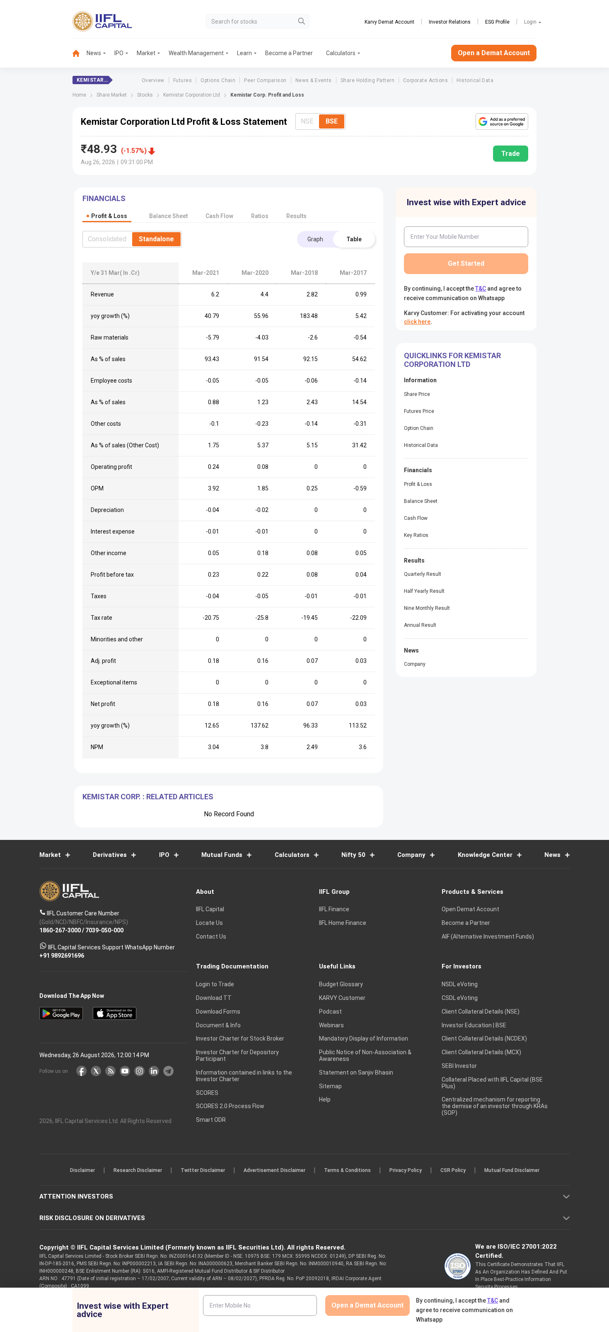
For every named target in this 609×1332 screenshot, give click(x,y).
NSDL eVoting (460, 984)
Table (354, 239)
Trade (510, 154)
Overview (153, 80)
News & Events (313, 80)
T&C (480, 288)
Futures (182, 80)
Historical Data (475, 80)
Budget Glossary (341, 984)
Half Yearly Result (424, 591)
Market (146, 53)
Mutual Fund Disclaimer (511, 1171)
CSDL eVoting (460, 998)
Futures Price (419, 411)
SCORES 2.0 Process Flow (230, 1106)
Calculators (340, 53)
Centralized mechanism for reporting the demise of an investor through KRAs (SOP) (495, 1106)
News (94, 53)
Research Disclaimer (138, 1171)
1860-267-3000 (60, 930)
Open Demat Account (470, 909)
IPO (118, 53)
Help (325, 1100)
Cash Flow (416, 518)
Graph (315, 239)
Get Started (466, 263)
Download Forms (218, 1011)
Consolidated (107, 239)
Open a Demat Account (494, 53)
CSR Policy (453, 1171)
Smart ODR (211, 1120)
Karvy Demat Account (389, 22)
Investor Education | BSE (474, 1025)
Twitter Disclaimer (203, 1171)
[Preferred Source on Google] (502, 121)
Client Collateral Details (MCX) (481, 1052)
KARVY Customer (342, 998)
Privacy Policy (405, 1171)
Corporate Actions (425, 80)
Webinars (331, 1025)
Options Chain (218, 80)
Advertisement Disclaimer (274, 1171)
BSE (332, 121)
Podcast (330, 1011)
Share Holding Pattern (367, 80)
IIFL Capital (210, 909)
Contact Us (211, 936)
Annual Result (420, 625)
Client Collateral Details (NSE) (481, 1011)
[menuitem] (79, 53)
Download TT (214, 998)
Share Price (417, 394)
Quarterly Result (422, 574)
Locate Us (209, 923)
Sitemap (330, 1086)
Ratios (259, 216)
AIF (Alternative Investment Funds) (488, 936)
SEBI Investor (459, 1066)
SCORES (207, 1092)
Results (296, 216)
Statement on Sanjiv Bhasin (356, 1072)
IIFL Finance (334, 909)
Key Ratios (416, 535)
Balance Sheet (420, 501)
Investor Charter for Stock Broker (240, 1039)
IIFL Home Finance (342, 923)
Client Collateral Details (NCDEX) (484, 1039)
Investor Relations (450, 22)
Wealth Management (196, 53)
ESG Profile (497, 22)
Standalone (156, 239)
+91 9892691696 (61, 956)
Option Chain (418, 428)
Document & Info (218, 1025)
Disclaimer (82, 1171)
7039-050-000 (104, 930)
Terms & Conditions (347, 1171)
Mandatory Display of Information (363, 1039)
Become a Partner (289, 53)
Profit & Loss (418, 484)
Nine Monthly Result (427, 608)
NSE (307, 121)
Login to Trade (215, 984)
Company (414, 664)
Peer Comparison (265, 80)
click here (417, 321)
